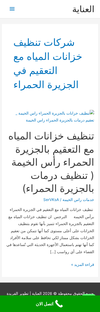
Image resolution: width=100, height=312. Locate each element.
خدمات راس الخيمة (78, 199)
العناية (83, 9)
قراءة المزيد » (82, 265)
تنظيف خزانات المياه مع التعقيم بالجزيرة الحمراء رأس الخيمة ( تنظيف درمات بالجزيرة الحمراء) (51, 162)
